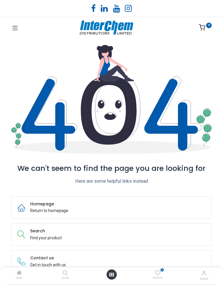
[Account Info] (204, 273)
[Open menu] (111, 274)
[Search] (65, 273)
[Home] (19, 273)
